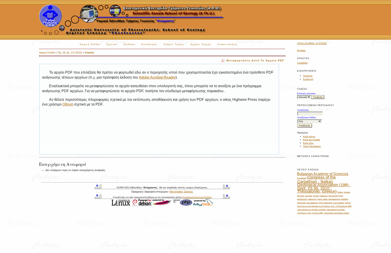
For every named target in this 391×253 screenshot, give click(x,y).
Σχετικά (111, 44)
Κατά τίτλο (308, 143)
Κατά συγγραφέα (311, 139)
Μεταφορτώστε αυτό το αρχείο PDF (255, 60)
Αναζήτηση (149, 44)
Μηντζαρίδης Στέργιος (181, 191)
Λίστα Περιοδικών (312, 146)
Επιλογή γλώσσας (306, 93)
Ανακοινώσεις (227, 44)
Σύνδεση (129, 44)
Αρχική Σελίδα (90, 44)
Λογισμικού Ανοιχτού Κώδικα (197, 197)
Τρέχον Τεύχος (173, 44)
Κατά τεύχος (309, 136)
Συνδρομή (308, 79)
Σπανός (89, 52)
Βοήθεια (301, 50)
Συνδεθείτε (302, 63)
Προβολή (307, 76)
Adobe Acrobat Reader (157, 77)
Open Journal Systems (312, 43)
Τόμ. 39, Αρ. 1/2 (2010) (69, 52)
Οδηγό (67, 104)
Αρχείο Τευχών (201, 44)
